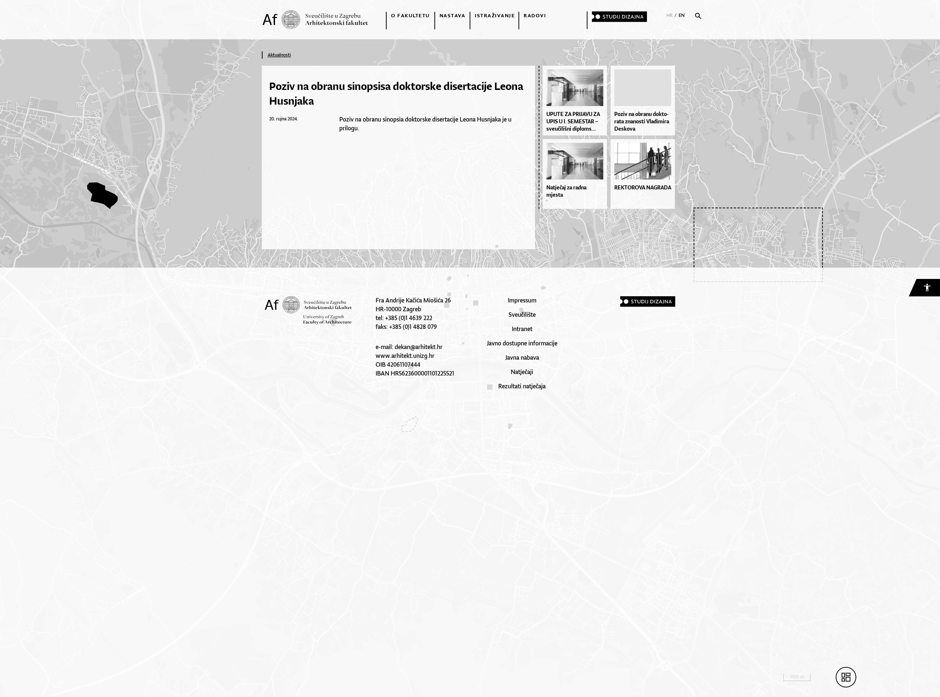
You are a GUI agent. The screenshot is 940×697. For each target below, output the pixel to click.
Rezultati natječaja (522, 386)
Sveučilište (522, 315)
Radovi (535, 15)
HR (669, 15)
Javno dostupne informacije (522, 343)
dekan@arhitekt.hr (418, 347)
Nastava (453, 15)
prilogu (348, 128)
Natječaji (522, 372)
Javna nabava (522, 357)
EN (682, 15)
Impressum (522, 300)
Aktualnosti (279, 55)
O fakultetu (410, 15)
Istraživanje (495, 15)
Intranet (522, 329)
